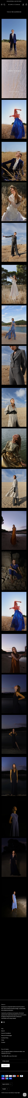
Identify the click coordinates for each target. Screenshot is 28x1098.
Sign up (5, 1065)
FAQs (2, 1040)
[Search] (5, 4)
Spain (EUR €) (5, 1084)
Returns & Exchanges (6, 1035)
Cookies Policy (4, 1037)
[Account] (23, 4)
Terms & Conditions (6, 1033)
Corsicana (6, 1092)
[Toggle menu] (1, 4)
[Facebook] (1, 1022)
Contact (3, 1042)
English (4, 1089)
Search (3, 1031)
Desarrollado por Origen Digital (14, 1092)
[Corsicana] (14, 4)
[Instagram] (4, 1022)
